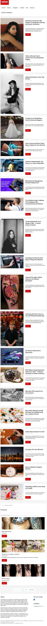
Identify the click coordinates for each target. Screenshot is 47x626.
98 (26, 589)
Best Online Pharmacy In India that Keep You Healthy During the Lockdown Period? (34, 412)
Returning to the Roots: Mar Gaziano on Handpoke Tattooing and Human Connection (35, 22)
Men (27, 7)
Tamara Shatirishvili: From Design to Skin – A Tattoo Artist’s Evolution (33, 223)
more (28, 34)
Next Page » (31, 589)
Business (32, 7)
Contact (3, 7)
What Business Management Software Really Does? (34, 181)
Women (9, 7)
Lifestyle (22, 7)
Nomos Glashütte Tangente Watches (33, 468)
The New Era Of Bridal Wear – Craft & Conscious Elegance (34, 119)
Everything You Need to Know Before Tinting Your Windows (34, 258)
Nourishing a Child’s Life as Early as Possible (35, 487)
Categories (15, 7)
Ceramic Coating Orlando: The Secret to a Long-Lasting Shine (34, 162)
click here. (41, 606)
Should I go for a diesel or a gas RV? (10, 554)
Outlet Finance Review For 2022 (35, 432)
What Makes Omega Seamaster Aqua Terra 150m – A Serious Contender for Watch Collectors (34, 371)
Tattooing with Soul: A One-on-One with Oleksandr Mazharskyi (34, 315)
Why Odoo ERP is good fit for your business (34, 392)
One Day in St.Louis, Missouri (34, 449)
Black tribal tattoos (6, 531)
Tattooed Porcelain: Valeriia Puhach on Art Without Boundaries (33, 279)
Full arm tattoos (6, 578)
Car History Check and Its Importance (33, 351)
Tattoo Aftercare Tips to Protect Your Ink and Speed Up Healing (34, 57)
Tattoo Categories (7, 12)
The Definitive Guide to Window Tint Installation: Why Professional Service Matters (34, 202)
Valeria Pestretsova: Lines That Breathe (34, 78)
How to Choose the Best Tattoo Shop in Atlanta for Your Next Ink (35, 144)
